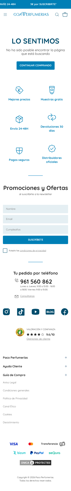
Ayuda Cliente (12, 366)
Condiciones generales (16, 390)
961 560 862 (36, 281)
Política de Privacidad (15, 398)
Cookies (7, 414)
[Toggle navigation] (5, 14)
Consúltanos (27, 296)
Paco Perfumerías (15, 357)
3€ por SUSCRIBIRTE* (42, 4)
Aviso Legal (9, 382)
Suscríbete (35, 239)
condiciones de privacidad (33, 250)
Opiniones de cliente (38, 338)
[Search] (57, 14)
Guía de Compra (14, 375)
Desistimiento (11, 422)
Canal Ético (9, 406)
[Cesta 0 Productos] (65, 14)
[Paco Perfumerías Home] (31, 14)
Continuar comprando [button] (36, 65)
